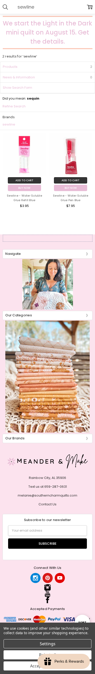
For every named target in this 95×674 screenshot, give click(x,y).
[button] (47, 587)
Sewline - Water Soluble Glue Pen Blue (70, 198)
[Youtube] (60, 578)
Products (10, 66)
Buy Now (24, 188)
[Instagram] (35, 578)
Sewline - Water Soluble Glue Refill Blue (24, 198)
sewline (9, 124)
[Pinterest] (48, 578)
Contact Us (47, 504)
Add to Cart (24, 180)
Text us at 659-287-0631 (47, 486)
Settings (47, 644)
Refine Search (14, 106)
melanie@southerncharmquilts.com (47, 495)
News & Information (47, 77)
